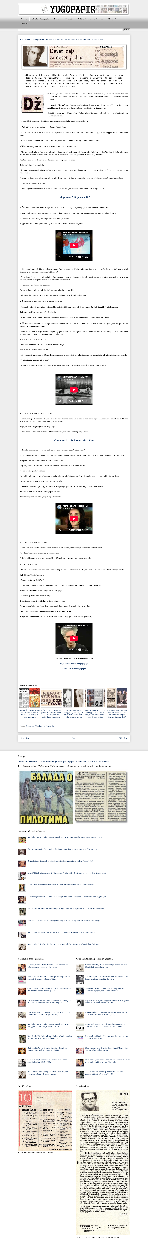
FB (109, 19)
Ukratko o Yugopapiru (40, 19)
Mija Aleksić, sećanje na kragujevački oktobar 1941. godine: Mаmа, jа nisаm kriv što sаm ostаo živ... (107, 1001)
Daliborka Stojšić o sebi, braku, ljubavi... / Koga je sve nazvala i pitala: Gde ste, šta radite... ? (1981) (47, 1049)
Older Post (123, 738)
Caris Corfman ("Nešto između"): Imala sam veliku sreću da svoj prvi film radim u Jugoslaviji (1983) (49, 989)
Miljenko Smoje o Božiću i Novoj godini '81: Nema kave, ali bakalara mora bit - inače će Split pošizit (95, 713)
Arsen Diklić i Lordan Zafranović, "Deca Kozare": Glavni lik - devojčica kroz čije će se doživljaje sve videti (67, 873)
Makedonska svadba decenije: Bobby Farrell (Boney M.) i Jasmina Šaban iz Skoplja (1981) (106, 1049)
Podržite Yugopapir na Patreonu (90, 19)
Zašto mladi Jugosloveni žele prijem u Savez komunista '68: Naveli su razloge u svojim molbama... (29, 713)
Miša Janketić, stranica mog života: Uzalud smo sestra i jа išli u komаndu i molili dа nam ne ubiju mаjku (107, 1060)
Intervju (42, 726)
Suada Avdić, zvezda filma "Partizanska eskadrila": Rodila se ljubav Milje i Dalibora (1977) (61, 884)
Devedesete (30, 726)
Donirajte (69, 19)
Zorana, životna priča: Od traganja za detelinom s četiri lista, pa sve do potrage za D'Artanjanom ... (63, 849)
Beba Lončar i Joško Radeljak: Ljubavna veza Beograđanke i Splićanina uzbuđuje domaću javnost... (64, 944)
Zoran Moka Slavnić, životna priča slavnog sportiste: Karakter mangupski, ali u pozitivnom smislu (104, 989)
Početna (24, 19)
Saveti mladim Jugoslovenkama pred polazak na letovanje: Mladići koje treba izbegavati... (106, 965)
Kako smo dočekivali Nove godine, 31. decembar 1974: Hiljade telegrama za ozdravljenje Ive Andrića (51, 713)
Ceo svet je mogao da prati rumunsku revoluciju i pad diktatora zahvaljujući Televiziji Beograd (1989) (117, 713)
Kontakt (57, 19)
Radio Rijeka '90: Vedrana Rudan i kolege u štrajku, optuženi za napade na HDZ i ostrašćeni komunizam (66, 908)
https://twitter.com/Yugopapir (74, 668)
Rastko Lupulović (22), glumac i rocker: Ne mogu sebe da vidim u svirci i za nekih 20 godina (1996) (49, 1013)
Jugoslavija (50, 726)
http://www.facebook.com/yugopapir (74, 663)
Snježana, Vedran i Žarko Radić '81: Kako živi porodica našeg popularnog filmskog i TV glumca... (48, 965)
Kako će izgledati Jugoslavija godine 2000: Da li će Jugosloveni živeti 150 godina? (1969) (104, 1072)
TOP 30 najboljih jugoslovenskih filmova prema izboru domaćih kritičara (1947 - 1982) (47, 1060)
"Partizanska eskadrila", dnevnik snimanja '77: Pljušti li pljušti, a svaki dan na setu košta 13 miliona (63, 761)
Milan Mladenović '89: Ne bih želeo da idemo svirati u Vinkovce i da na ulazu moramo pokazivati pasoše (105, 1025)
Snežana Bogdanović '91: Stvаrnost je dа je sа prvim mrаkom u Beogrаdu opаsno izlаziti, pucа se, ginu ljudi (67, 896)
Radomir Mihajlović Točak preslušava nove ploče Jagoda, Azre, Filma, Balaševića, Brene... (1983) (106, 1013)
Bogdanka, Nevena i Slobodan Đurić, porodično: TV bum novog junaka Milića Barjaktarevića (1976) (65, 837)
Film (36, 726)
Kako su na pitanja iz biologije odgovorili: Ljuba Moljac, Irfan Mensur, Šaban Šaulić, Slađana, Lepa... (73, 713)
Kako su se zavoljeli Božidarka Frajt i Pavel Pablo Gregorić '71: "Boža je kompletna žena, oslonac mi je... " (49, 1001)
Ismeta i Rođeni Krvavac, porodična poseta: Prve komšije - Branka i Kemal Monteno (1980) (61, 932)
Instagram (24, 23)
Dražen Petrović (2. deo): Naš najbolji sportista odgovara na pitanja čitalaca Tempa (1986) (60, 861)
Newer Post (25, 738)
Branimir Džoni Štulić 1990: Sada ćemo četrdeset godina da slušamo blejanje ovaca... (107, 1037)
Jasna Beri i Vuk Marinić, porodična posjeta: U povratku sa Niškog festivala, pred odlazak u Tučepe (64, 920)
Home (74, 738)
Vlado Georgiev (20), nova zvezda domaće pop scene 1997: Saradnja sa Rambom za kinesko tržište (107, 977)
